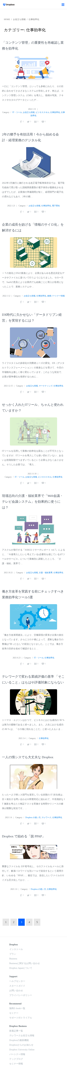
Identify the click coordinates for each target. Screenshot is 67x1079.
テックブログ (16, 1059)
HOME (7, 19)
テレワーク (46, 817)
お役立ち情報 (19, 19)
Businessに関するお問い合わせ (24, 963)
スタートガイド (17, 986)
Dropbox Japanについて (20, 968)
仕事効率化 (34, 19)
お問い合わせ (16, 990)
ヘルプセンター (17, 981)
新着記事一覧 (16, 1031)
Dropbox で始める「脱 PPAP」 (23, 836)
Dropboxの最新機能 (19, 1040)
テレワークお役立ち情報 (21, 1035)
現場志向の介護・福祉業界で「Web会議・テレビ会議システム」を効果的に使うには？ (32, 501)
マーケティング (46, 386)
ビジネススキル (42, 112)
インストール (16, 949)
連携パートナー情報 (56, 296)
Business (13, 958)
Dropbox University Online (21, 1049)
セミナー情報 (16, 1063)
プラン (12, 954)
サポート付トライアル (20, 1018)
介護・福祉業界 (46, 572)
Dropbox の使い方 (33, 817)
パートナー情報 (17, 1054)
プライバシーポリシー (20, 995)
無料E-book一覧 (17, 1008)
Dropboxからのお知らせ (21, 1045)
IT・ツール (17, 112)
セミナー (13, 1013)
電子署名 (56, 206)
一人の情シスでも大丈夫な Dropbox (27, 757)
